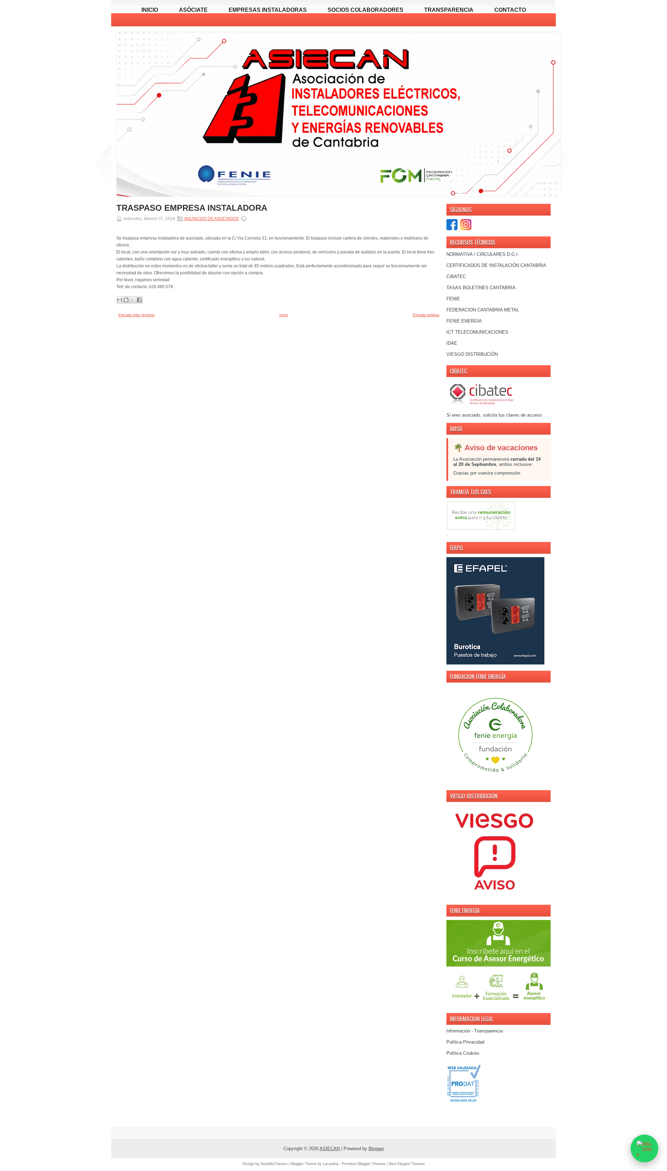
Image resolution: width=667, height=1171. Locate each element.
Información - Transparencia (474, 1031)
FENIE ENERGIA (464, 321)
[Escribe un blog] (126, 299)
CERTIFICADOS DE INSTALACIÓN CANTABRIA (496, 265)
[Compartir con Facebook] (139, 299)
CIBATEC (456, 276)
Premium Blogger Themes (364, 1164)
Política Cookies (462, 1053)
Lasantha (330, 1164)
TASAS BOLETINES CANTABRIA (481, 287)
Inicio (283, 315)
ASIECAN (330, 1148)
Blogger (376, 1148)
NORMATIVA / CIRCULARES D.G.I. (482, 254)
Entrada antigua (426, 315)
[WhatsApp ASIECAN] (644, 1148)
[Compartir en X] (132, 299)
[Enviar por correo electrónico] (119, 299)
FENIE (453, 298)
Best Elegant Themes (407, 1164)
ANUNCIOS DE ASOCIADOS (211, 218)
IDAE (451, 343)
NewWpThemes (274, 1164)
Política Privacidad (465, 1042)
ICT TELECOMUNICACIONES (477, 332)
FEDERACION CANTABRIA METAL (482, 309)
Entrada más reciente (136, 315)
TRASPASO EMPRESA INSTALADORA (191, 208)
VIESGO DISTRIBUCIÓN (472, 354)
